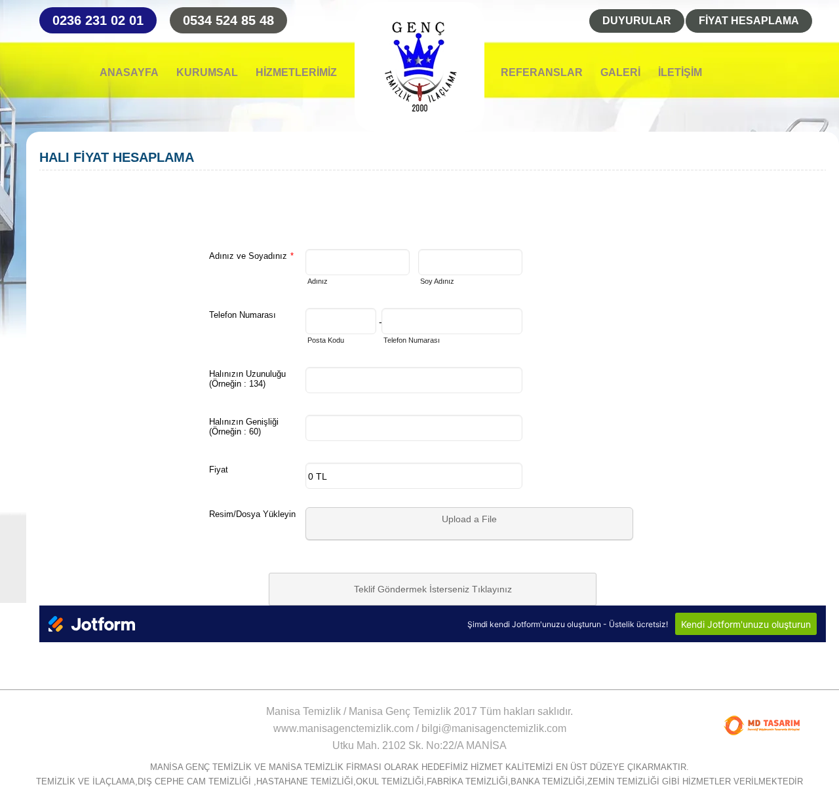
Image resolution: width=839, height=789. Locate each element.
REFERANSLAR (542, 72)
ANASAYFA (129, 72)
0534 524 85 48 (228, 20)
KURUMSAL (207, 72)
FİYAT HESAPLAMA (749, 20)
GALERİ (620, 72)
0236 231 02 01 (98, 20)
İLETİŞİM (680, 72)
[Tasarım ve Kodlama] (762, 725)
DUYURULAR (636, 20)
